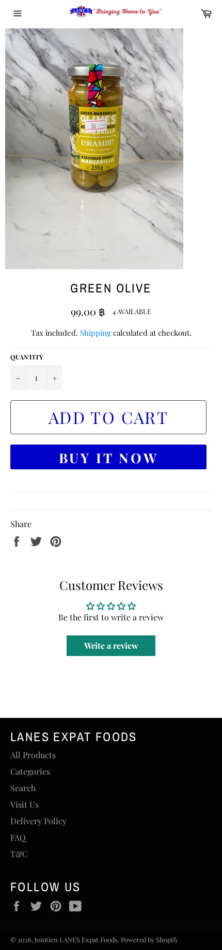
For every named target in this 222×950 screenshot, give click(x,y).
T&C (19, 853)
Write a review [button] (111, 645)
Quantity (26, 357)
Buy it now (108, 458)
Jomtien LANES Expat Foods (76, 939)
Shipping (95, 332)
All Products (33, 754)
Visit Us (24, 804)
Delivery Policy (38, 820)
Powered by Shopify (149, 939)
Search (23, 787)
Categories (30, 771)
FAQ (18, 837)
